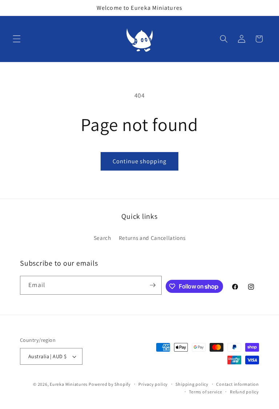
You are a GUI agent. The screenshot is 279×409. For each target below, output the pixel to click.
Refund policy (244, 391)
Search (102, 237)
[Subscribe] (152, 285)
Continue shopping (139, 161)
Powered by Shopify (110, 384)
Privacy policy (153, 384)
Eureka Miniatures (69, 384)
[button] (16, 39)
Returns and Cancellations (152, 237)
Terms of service (205, 391)
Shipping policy (192, 384)
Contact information (237, 384)
